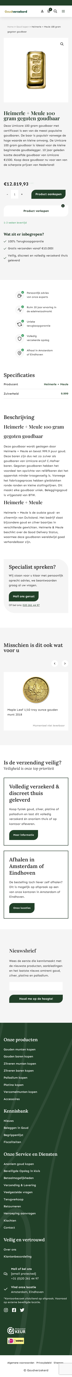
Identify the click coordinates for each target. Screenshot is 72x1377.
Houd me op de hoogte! (36, 998)
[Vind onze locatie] (5, 1289)
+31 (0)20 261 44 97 (25, 1278)
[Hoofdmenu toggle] (63, 11)
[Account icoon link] (42, 11)
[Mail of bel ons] (5, 1274)
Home (10, 26)
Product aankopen (48, 194)
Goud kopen (22, 26)
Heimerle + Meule (56, 384)
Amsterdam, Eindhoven (27, 1292)
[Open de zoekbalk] (55, 11)
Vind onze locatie (23, 1287)
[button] (62, 44)
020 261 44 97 (31, 605)
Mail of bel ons (21, 1269)
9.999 (64, 393)
